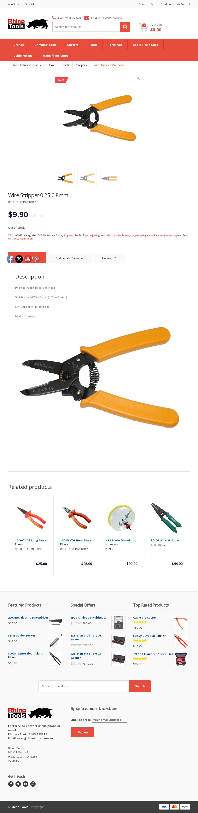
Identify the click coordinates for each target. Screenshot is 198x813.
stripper (134, 235)
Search (140, 686)
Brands (19, 45)
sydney (155, 235)
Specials (30, 4)
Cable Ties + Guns (145, 45)
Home (51, 65)
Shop (142, 4)
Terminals (115, 45)
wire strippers (173, 235)
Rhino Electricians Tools (25, 65)
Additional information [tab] (70, 258)
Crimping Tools (45, 45)
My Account (183, 4)
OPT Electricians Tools (50, 235)
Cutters (73, 45)
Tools (93, 45)
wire (162, 235)
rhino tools (118, 235)
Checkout (166, 4)
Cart (152, 4)
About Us (13, 4)
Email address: (81, 720)
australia (106, 235)
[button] (138, 79)
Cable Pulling (23, 55)
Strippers (68, 235)
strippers (145, 235)
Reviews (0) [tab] (109, 258)
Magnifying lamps (55, 55)
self (127, 235)
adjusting (95, 235)
